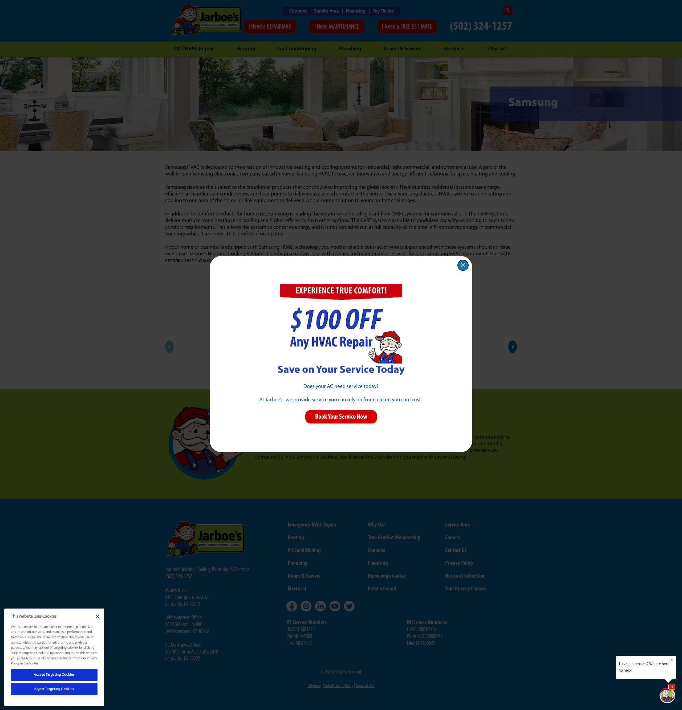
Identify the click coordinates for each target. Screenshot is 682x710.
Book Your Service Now (341, 417)
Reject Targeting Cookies (54, 689)
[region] (54, 657)
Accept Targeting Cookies (54, 674)
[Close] (97, 616)
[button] (463, 265)
